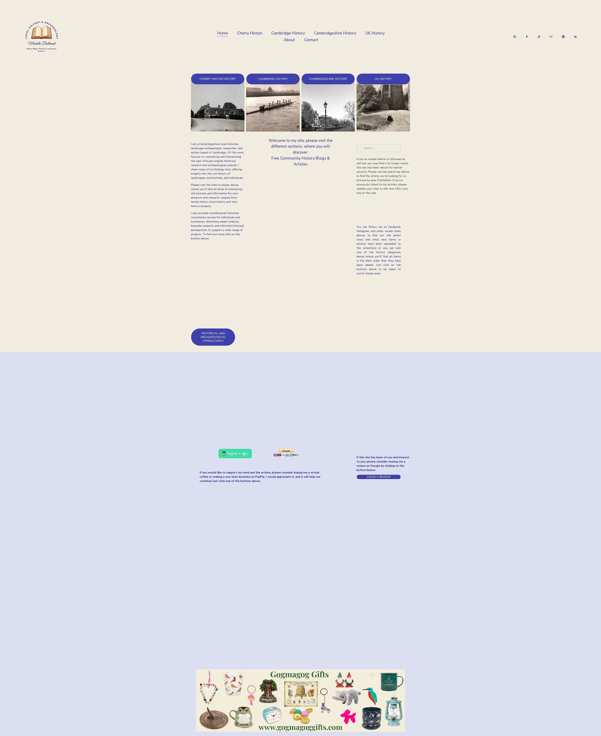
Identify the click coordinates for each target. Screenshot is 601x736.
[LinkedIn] (575, 36)
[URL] (551, 36)
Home (222, 33)
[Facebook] (526, 36)
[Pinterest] (563, 36)
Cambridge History (288, 33)
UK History (375, 33)
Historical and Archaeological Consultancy (213, 337)
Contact (311, 40)
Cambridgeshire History (335, 33)
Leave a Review (378, 477)
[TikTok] (539, 36)
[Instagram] (514, 36)
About (289, 40)
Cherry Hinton (249, 33)
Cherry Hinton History (218, 79)
